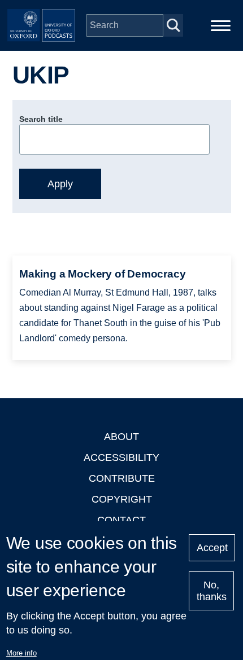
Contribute (122, 478)
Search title (41, 119)
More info (21, 653)
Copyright (122, 499)
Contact (121, 520)
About (121, 436)
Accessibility (121, 457)
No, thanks (212, 590)
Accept (212, 547)
